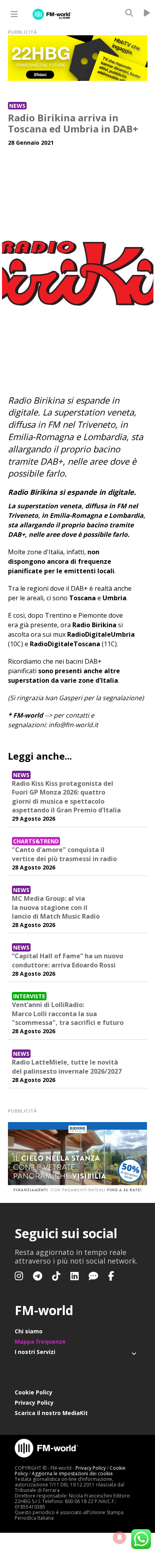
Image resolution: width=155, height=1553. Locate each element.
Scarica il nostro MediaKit (51, 1413)
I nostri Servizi (35, 1352)
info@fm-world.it (73, 724)
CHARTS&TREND (36, 841)
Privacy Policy (34, 1402)
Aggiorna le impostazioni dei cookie (72, 1473)
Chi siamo (29, 1331)
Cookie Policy (33, 1392)
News (17, 105)
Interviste (29, 996)
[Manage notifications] (119, 1537)
